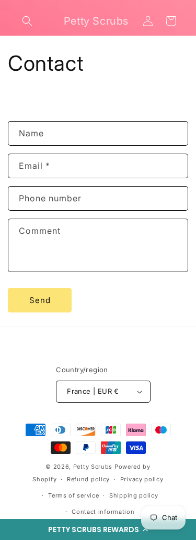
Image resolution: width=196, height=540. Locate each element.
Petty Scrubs (92, 466)
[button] (98, 529)
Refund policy (88, 479)
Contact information (103, 511)
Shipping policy (133, 495)
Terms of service (73, 495)
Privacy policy (142, 479)
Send (40, 300)
